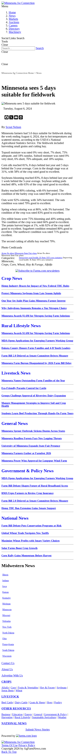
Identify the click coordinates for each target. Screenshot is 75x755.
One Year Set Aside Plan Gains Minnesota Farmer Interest (33, 300)
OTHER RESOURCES (16, 708)
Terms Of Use (9, 745)
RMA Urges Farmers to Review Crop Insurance (27, 493)
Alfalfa (5, 687)
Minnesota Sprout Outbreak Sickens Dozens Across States (33, 431)
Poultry (58, 702)
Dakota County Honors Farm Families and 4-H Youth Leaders (35, 348)
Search (40, 48)
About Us (7, 669)
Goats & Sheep (37, 702)
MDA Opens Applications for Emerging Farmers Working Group (37, 340)
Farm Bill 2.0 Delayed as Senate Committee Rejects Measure (34, 355)
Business (5, 714)
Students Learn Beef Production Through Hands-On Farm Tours (37, 413)
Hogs (49, 702)
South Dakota (8, 650)
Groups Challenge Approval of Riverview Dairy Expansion (33, 395)
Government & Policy (55, 714)
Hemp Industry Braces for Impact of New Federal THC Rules (35, 286)
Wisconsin (6, 656)
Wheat (19, 690)
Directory (14, 28)
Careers (13, 25)
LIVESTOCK (10, 696)
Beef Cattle (7, 702)
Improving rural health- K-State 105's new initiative (40, 257)
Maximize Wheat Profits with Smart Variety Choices (30, 540)
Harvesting (7, 717)
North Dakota (8, 632)
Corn (13, 687)
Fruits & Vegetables (28, 687)
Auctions (14, 22)
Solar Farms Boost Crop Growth (19, 548)
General (38, 714)
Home (12, 12)
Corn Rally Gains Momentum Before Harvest (26, 555)
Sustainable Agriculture (44, 717)
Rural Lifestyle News (21, 325)
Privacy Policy (26, 745)
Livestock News (15, 373)
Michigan (6, 603)
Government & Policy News (27, 470)
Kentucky (6, 598)
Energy (28, 714)
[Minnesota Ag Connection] (18, 3)
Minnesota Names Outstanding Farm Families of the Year (33, 380)
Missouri (6, 615)
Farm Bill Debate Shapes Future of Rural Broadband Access (34, 485)
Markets (13, 18)
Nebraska (6, 621)
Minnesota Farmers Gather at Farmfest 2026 (26, 453)
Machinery (15, 32)
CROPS (6, 681)
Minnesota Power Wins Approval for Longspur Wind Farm (34, 460)
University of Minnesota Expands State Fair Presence (30, 446)
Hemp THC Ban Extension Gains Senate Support (28, 508)
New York (6, 627)
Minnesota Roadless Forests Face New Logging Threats (31, 438)
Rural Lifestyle (22, 717)
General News (14, 423)
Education (17, 714)
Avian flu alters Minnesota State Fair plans (19, 253)
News (12, 15)
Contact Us (7, 663)
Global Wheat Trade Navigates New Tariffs (25, 533)
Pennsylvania (8, 644)
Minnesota (6, 609)
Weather (62, 717)
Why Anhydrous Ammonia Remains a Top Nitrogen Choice (34, 308)
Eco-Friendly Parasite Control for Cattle (23, 388)
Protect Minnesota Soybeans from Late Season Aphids (31, 293)
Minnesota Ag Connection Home (17, 73)
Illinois (5, 574)
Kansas (5, 592)
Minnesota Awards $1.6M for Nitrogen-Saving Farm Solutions (35, 315)
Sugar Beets (7, 690)
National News (14, 518)
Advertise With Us (12, 675)
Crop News (11, 278)
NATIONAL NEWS (14, 723)
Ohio (4, 638)
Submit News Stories (37, 729)
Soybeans (61, 687)
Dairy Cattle (21, 702)
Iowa (4, 586)
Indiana (5, 580)
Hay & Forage (47, 687)
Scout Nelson (13, 127)
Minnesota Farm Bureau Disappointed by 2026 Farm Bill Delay (36, 363)
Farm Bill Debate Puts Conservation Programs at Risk (31, 525)
